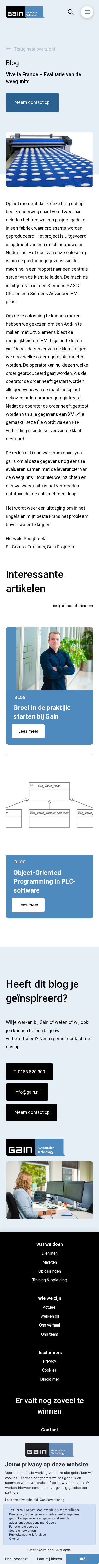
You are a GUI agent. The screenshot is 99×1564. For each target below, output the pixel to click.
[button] (71, 12)
